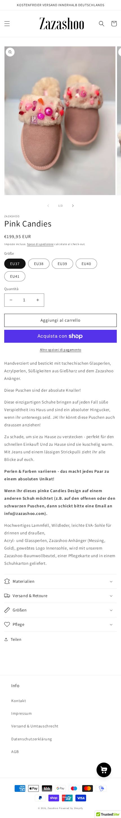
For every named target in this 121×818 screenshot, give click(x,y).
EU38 (39, 263)
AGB (15, 751)
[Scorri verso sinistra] (48, 206)
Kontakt (18, 700)
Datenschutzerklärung (31, 738)
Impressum (21, 713)
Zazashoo (53, 808)
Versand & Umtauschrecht (35, 726)
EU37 (15, 263)
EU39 (62, 263)
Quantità (11, 288)
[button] (7, 23)
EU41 (14, 276)
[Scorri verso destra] (73, 206)
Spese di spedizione (40, 244)
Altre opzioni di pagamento (60, 350)
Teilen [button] (16, 639)
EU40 (86, 263)
